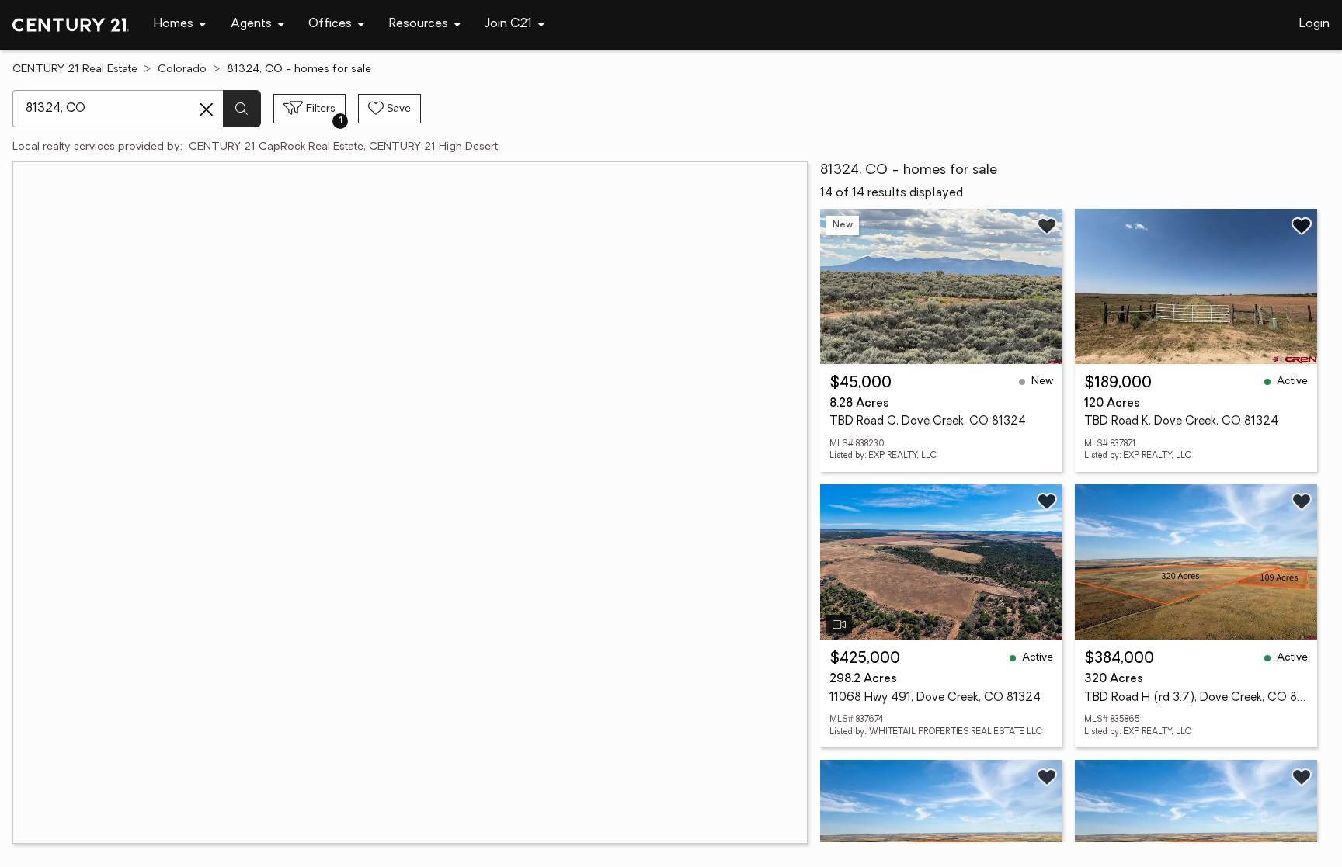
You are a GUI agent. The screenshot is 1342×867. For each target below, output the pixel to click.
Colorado (182, 69)
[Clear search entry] (206, 109)
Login (1314, 24)
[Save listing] (1047, 226)
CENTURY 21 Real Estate (74, 69)
